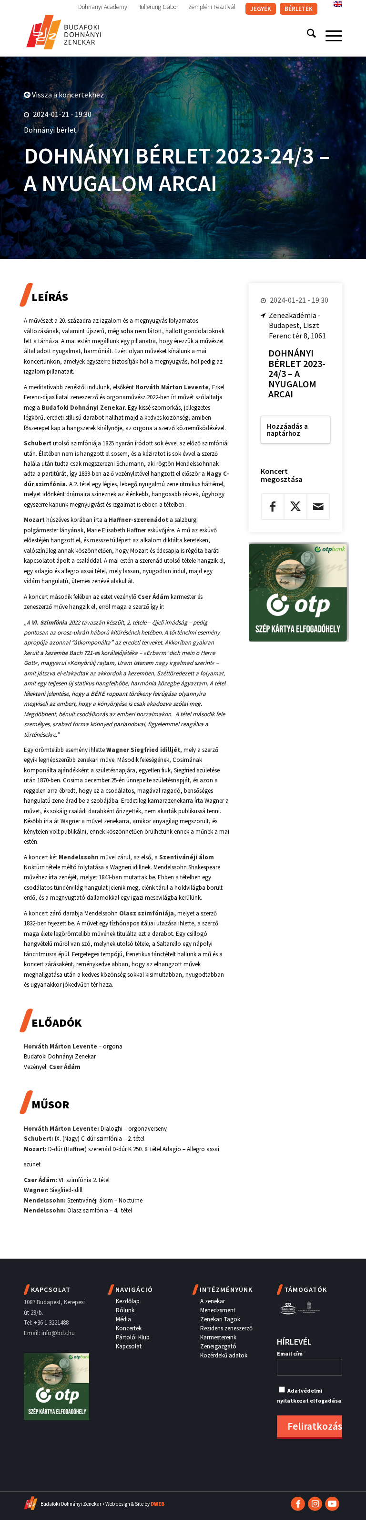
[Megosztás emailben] (318, 506)
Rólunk (125, 1310)
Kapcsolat (129, 1346)
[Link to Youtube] (332, 1504)
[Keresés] (306, 35)
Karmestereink (218, 1337)
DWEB (157, 1504)
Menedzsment (217, 1310)
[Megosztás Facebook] (273, 506)
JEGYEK (260, 9)
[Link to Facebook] (298, 1504)
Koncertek (129, 1328)
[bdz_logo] (64, 30)
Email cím (291, 1353)
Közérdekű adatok (223, 1355)
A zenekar (212, 1301)
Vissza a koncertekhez (67, 94)
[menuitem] (102, 7)
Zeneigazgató (218, 1346)
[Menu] (329, 35)
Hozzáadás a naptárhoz (287, 430)
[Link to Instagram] (315, 1504)
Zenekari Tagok (220, 1319)
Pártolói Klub (133, 1337)
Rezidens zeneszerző (226, 1328)
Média (123, 1319)
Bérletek (299, 9)
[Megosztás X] (295, 506)
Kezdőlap (128, 1301)
